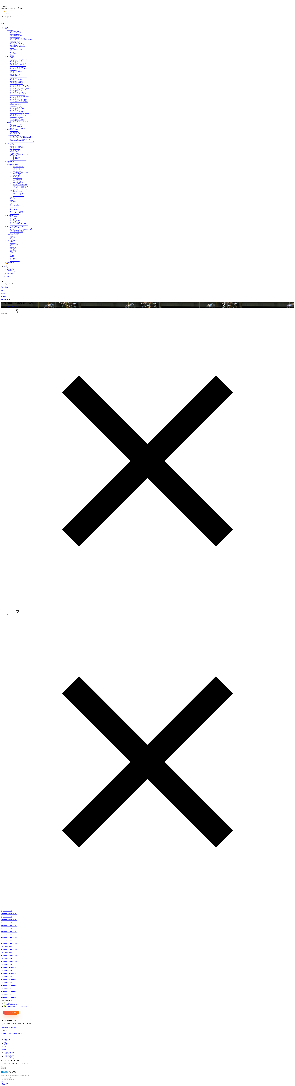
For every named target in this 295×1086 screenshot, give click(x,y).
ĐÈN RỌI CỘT (14, 208)
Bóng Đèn (9, 245)
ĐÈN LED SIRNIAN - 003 (9, 926)
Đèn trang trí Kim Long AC (16, 45)
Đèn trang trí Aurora (15, 37)
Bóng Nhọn (13, 250)
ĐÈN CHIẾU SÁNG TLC (16, 118)
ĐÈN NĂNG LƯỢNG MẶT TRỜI (15, 226)
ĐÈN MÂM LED (14, 176)
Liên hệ (5, 274)
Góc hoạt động (10, 269)
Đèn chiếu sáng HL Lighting (17, 64)
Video (5, 265)
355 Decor (12, 50)
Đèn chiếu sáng (10, 56)
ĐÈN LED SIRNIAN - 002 (9, 920)
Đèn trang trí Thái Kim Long (17, 43)
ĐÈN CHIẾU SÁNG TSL (16, 61)
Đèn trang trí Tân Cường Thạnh (17, 46)
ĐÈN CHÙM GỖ (17, 171)
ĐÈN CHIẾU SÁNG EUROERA (18, 77)
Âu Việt (12, 52)
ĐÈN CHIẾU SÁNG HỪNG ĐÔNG (19, 121)
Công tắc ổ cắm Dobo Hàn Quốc (18, 160)
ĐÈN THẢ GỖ (17, 194)
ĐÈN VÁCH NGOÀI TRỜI (17, 211)
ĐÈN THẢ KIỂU (17, 191)
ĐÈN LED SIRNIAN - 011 (9, 973)
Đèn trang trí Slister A (15, 31)
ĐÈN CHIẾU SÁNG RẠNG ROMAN (19, 88)
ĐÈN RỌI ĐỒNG (17, 175)
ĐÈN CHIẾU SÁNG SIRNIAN (18, 100)
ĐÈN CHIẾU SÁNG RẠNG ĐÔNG (19, 85)
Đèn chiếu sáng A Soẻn (15, 74)
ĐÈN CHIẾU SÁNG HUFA (17, 110)
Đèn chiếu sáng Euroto (15, 104)
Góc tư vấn (9, 270)
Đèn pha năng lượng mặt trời (17, 140)
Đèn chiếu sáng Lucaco (15, 73)
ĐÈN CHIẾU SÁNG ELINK (17, 120)
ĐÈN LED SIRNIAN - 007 (9, 949)
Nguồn (11, 241)
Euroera (12, 55)
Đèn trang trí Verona (15, 41)
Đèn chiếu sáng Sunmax (16, 71)
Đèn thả (12, 190)
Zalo (2, 290)
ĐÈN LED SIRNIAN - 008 (9, 955)
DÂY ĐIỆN (13, 259)
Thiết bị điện (10, 143)
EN (10, 17)
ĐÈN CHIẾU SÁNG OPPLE (17, 92)
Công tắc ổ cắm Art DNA (16, 144)
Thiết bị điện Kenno (15, 156)
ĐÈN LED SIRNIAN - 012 (9, 979)
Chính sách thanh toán (9, 1052)
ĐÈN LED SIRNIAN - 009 (9, 961)
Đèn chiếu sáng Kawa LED (16, 81)
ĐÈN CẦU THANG (15, 221)
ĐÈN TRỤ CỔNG (14, 205)
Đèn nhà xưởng (13, 237)
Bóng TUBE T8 (14, 251)
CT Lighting (13, 53)
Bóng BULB (13, 247)
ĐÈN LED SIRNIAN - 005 (9, 938)
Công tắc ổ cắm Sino (15, 149)
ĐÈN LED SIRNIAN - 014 (9, 991)
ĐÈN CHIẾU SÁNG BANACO (18, 66)
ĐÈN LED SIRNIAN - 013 (9, 985)
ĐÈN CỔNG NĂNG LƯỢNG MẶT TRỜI (20, 138)
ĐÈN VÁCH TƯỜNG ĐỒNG (20, 189)
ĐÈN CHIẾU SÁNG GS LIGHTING (19, 96)
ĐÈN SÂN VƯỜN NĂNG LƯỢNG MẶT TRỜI (22, 142)
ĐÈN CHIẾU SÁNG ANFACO (18, 93)
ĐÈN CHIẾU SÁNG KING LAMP (19, 63)
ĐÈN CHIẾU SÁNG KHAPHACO (19, 102)
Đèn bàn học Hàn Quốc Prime (17, 133)
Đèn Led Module (14, 244)
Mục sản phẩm (7, 1039)
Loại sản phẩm (5, 299)
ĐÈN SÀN (12, 198)
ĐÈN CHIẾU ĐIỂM (15, 222)
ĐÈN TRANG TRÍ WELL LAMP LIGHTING (21, 39)
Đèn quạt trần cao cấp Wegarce (17, 128)
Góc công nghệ (10, 268)
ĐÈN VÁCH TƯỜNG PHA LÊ (21, 186)
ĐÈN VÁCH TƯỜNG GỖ (19, 187)
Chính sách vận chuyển (9, 1057)
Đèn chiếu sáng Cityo (15, 75)
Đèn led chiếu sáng (11, 215)
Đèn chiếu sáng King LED (16, 114)
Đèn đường (12, 236)
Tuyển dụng (10, 273)
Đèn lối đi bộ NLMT (15, 227)
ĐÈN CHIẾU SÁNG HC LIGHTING (19, 86)
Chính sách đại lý (8, 1053)
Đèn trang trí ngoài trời (12, 203)
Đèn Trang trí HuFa (14, 42)
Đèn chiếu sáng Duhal (15, 106)
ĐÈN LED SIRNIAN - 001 (9, 914)
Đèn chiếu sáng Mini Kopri (16, 82)
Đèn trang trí (10, 30)
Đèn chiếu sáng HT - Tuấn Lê (17, 60)
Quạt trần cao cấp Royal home (17, 124)
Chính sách (4, 1049)
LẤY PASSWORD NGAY (11, 1012)
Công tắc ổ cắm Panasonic (16, 146)
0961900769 (9, 1003)
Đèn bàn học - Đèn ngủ (12, 129)
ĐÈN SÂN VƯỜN (14, 214)
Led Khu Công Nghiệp (12, 234)
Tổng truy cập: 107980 (9, 1079)
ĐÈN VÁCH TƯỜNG (15, 183)
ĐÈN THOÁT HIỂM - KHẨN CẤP (19, 225)
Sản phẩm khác (10, 161)
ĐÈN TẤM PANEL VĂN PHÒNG (19, 223)
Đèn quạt (9, 122)
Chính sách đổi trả (8, 1056)
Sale (6, 263)
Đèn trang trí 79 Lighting (16, 49)
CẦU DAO (13, 258)
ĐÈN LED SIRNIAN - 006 (9, 943)
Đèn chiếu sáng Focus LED (16, 117)
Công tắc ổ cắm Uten (15, 150)
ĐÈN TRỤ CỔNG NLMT (16, 233)
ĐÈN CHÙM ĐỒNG (18, 167)
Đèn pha (12, 238)
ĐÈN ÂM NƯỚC (14, 207)
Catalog (5, 28)
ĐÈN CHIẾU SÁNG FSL (16, 91)
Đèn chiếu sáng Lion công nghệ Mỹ (18, 59)
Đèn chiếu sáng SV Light (16, 79)
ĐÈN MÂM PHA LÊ (18, 179)
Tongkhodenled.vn (24, 1075)
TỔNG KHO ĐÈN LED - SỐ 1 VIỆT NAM (16, 1006)
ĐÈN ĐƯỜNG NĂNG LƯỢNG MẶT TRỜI (21, 136)
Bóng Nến (12, 248)
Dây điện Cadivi (14, 151)
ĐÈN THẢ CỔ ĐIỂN (18, 196)
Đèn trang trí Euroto (15, 34)
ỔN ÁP (12, 256)
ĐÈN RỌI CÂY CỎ (15, 204)
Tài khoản (6, 13)
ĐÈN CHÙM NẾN (18, 169)
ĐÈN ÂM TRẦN (14, 216)
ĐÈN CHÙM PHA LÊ (18, 168)
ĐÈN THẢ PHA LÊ (18, 193)
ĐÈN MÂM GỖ (17, 180)
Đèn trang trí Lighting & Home (17, 38)
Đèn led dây (13, 243)
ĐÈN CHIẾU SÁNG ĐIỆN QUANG (19, 113)
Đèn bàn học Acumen (15, 132)
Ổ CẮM (12, 255)
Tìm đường (4, 287)
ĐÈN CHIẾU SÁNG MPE (16, 107)
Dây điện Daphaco (14, 153)
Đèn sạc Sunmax (14, 131)
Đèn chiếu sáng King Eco (16, 78)
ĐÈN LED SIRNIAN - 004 (9, 932)
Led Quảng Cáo (11, 240)
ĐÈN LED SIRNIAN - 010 (9, 967)
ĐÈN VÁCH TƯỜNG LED (20, 185)
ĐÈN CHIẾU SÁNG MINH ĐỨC (18, 99)
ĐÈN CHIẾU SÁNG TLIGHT (17, 95)
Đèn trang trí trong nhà (12, 164)
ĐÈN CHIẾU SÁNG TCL (16, 67)
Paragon (12, 103)
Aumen (11, 57)
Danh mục (3, 1036)
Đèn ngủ (12, 197)
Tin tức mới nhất (11, 272)
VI (10, 16)
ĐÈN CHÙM (13, 165)
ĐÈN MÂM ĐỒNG (18, 182)
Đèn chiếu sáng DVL (15, 70)
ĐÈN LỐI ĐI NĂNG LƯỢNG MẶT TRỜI (20, 139)
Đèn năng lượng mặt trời (13, 135)
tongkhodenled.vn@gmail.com (13, 1004)
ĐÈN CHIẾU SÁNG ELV (16, 84)
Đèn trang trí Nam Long (16, 35)
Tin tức (5, 266)
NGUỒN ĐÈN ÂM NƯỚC (17, 212)
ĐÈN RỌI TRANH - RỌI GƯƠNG (19, 172)
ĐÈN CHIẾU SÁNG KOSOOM (18, 89)
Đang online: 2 (7, 1078)
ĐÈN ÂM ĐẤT (14, 209)
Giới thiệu (6, 27)
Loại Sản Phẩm (7, 162)
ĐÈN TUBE (13, 218)
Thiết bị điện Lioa (14, 158)
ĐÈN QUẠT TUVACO (16, 126)
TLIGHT (12, 48)
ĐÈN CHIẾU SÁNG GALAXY (18, 68)
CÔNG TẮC (13, 254)
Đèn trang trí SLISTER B (16, 32)
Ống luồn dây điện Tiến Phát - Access (19, 154)
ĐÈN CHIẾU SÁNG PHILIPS (17, 111)
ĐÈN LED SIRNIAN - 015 (9, 997)
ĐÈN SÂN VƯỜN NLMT (16, 232)
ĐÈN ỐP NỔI (13, 219)
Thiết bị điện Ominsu (15, 157)
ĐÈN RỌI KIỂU (17, 173)
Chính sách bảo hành (9, 1055)
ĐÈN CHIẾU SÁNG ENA (16, 97)
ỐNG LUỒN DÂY (15, 261)
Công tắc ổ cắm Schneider (16, 147)
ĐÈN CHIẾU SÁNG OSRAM (17, 108)
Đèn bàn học (13, 201)
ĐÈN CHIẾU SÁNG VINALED (18, 115)
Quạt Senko (13, 125)
